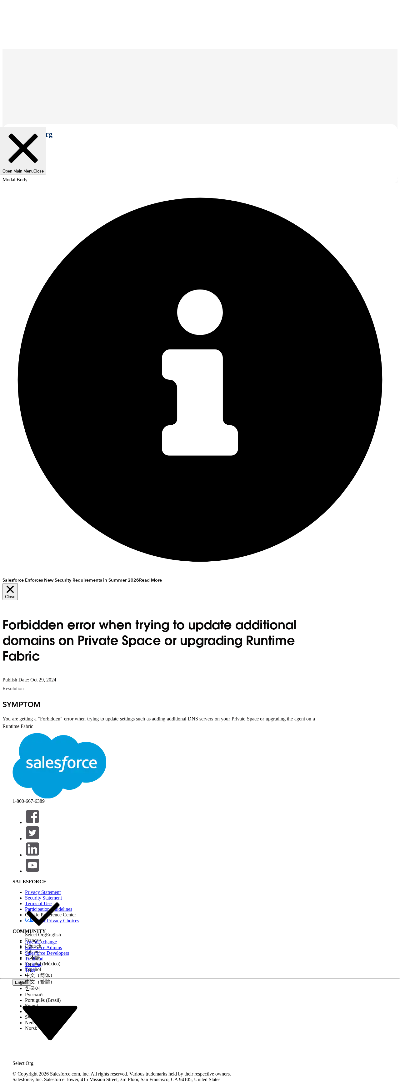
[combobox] (50, 1022)
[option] (43, 917)
